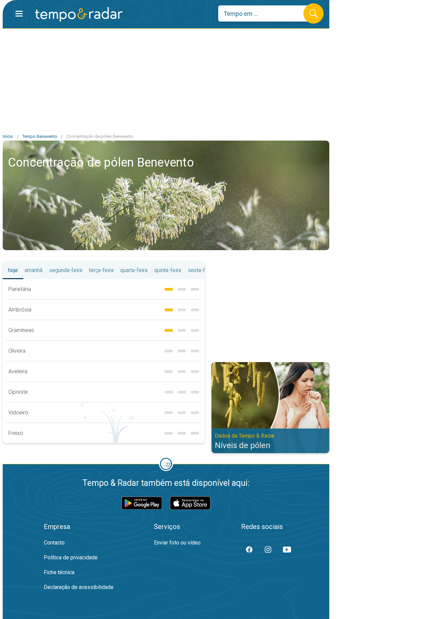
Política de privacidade (71, 557)
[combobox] (265, 13)
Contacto (54, 542)
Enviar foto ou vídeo (177, 542)
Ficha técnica (59, 572)
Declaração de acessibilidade (78, 587)
